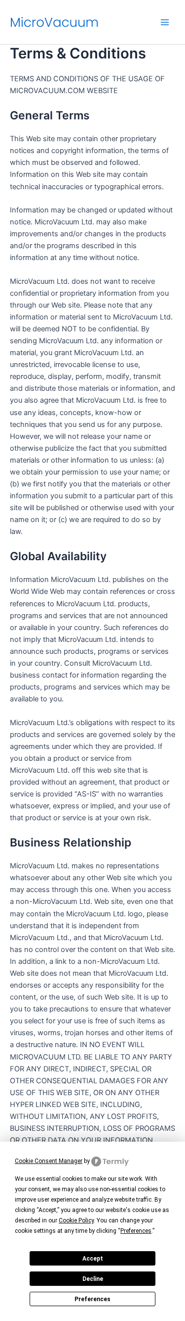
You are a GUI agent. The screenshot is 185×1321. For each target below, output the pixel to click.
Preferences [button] (135, 1230)
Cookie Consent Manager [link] (48, 1161)
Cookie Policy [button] (76, 1220)
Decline (92, 1278)
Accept (92, 1258)
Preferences (92, 1299)
